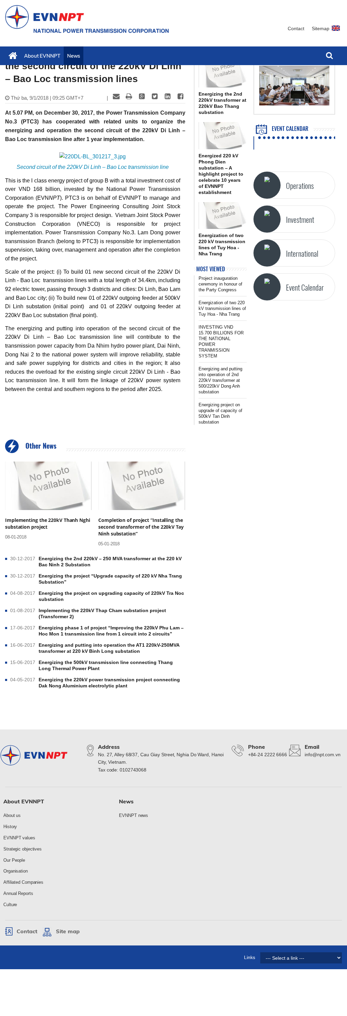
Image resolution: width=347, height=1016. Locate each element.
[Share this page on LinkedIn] (167, 96)
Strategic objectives (22, 849)
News (73, 56)
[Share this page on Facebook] (180, 96)
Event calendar (289, 128)
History (10, 826)
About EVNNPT (42, 56)
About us (12, 815)
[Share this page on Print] (129, 96)
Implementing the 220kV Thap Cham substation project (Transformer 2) (102, 613)
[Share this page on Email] (116, 96)
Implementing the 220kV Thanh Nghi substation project (47, 523)
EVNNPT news (133, 815)
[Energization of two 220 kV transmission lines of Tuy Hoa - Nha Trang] (223, 215)
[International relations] (267, 253)
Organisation (15, 871)
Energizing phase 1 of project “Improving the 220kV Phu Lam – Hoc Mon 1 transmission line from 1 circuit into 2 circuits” (111, 631)
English (337, 31)
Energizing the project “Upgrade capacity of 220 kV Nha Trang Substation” (110, 579)
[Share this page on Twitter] (155, 96)
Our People (14, 860)
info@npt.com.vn (323, 754)
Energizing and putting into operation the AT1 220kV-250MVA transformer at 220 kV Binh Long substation (109, 648)
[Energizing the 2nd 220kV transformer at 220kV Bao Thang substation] (223, 73)
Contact (296, 28)
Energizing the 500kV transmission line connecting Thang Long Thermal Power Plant (106, 665)
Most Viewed (210, 269)
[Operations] (267, 185)
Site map (68, 931)
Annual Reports (18, 893)
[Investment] (267, 219)
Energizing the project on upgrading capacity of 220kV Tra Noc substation (111, 596)
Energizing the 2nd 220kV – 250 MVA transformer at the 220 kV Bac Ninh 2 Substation (110, 561)
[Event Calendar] (267, 286)
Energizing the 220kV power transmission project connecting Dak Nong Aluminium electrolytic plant (109, 682)
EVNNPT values (19, 837)
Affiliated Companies (23, 882)
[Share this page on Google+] (142, 96)
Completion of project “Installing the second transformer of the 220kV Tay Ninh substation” (141, 527)
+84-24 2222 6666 (267, 754)
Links (249, 957)
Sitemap (320, 28)
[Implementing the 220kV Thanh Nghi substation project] (48, 486)
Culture (10, 904)
